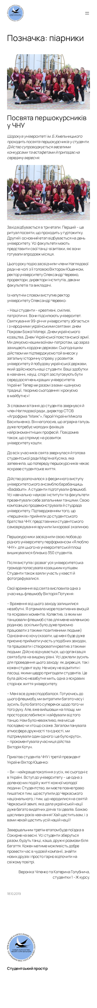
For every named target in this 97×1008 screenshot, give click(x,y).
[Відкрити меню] (87, 13)
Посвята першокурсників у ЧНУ (46, 121)
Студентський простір (27, 968)
